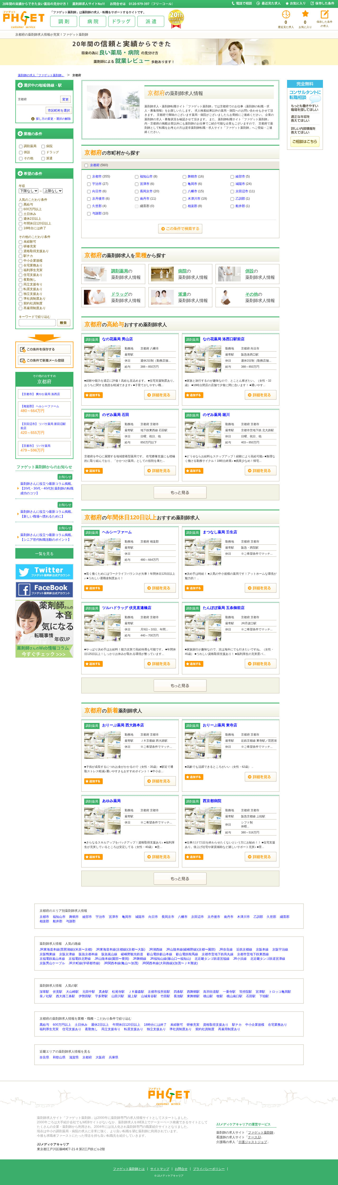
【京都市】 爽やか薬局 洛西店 (40, 394)
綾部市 (240, 176)
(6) (147, 184)
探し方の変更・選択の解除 (53, 118)
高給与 (28, 204)
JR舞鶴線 (139, 958)
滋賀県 (74, 1057)
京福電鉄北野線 (80, 958)
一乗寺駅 (229, 991)
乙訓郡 (240, 198)
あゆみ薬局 (111, 801)
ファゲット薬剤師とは (129, 1169)
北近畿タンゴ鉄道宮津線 (267, 958)
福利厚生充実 (33, 270)
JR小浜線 (240, 958)
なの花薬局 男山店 (117, 339)
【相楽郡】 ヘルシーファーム (40, 406)
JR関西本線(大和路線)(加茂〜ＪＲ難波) (170, 963)
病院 (49, 146)
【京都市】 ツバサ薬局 (35, 445)
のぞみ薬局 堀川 (216, 414)
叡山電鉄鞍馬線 (187, 954)
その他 (28, 158)
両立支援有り (33, 284)
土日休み (30, 214)
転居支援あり (33, 289)
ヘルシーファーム (117, 532)
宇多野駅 (101, 996)
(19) (197, 198)
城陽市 (240, 184)
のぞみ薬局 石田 (115, 414)
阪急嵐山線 (109, 954)
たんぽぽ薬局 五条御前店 (224, 608)
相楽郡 (192, 206)
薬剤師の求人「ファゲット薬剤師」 (41, 75)
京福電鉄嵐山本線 (52, 958)
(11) (245, 191)
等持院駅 (245, 991)
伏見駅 (57, 991)
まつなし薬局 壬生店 (220, 532)
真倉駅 (103, 991)
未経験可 (30, 241)
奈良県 (44, 1057)
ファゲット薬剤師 (260, 1132)
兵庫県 (113, 1057)
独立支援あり (33, 294)
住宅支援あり (33, 275)
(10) (100, 213)
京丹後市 (98, 198)
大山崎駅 (72, 991)
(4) (99, 206)
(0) (147, 206)
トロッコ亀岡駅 (280, 991)
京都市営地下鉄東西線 (253, 954)
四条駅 (178, 991)
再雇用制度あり (35, 308)
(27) (100, 184)
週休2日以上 (32, 218)
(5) (243, 176)
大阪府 (100, 1057)
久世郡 (97, 206)
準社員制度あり (35, 298)
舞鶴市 (192, 176)
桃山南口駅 (234, 996)
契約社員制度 (33, 303)
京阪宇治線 (280, 949)
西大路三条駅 (65, 996)
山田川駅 (117, 996)
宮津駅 (260, 991)
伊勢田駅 (85, 996)
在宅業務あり (33, 265)
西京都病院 (212, 801)
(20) (149, 191)
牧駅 (220, 996)
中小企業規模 (33, 260)
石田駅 (251, 996)
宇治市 (97, 184)
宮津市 (144, 184)
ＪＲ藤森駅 (136, 991)
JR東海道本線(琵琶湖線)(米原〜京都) (66, 949)
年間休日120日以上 (37, 223)
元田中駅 (88, 991)
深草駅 (44, 991)
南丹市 (144, 198)
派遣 (49, 158)
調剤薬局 (30, 146)
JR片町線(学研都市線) (84, 963)
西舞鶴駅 (193, 991)
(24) (244, 184)
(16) (196, 176)
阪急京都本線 (88, 954)
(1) (243, 198)
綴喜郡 (284, 916)
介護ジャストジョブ (252, 1142)
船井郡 (240, 206)
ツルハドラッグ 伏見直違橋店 (126, 608)
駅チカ (28, 256)
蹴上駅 (132, 996)
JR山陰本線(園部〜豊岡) (112, 958)
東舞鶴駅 (193, 996)
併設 (27, 152)
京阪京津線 (67, 954)
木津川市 (194, 198)
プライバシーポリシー (209, 1169)
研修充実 (30, 246)
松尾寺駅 (118, 991)
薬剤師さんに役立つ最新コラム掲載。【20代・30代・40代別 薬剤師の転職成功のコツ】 (47, 488)
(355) (101, 176)
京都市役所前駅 (159, 991)
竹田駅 (165, 996)
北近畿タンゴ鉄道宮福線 (212, 958)
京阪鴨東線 (47, 954)
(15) (196, 191)
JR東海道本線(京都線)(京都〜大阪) (120, 949)
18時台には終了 (35, 228)
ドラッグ (52, 152)
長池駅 (178, 996)
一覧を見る (44, 553)
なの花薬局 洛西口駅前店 (224, 339)
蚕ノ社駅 (46, 996)
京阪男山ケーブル (52, 963)
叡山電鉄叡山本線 (159, 954)
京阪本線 (262, 949)
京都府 (95, 165)
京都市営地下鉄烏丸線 (217, 954)
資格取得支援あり (36, 251)
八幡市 (192, 191)
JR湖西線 (155, 949)
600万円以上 (33, 209)
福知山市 (146, 176)
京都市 (97, 176)
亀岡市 (192, 184)
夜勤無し (30, 279)
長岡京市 (146, 191)
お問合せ (181, 1169)
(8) (148, 176)
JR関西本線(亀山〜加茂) (121, 963)
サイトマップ (159, 1169)
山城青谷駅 (149, 996)
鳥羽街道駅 (211, 991)
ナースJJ (254, 1137)
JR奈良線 (226, 949)
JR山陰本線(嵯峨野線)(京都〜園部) (190, 949)
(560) (99, 165)
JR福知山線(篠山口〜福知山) (170, 958)
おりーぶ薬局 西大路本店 (123, 725)
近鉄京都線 (244, 949)
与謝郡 (97, 213)
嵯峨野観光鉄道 (132, 954)
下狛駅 (264, 996)
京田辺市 (242, 191)
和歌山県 (59, 1057)
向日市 (97, 191)
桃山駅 (208, 996)
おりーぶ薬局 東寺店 (220, 725)
